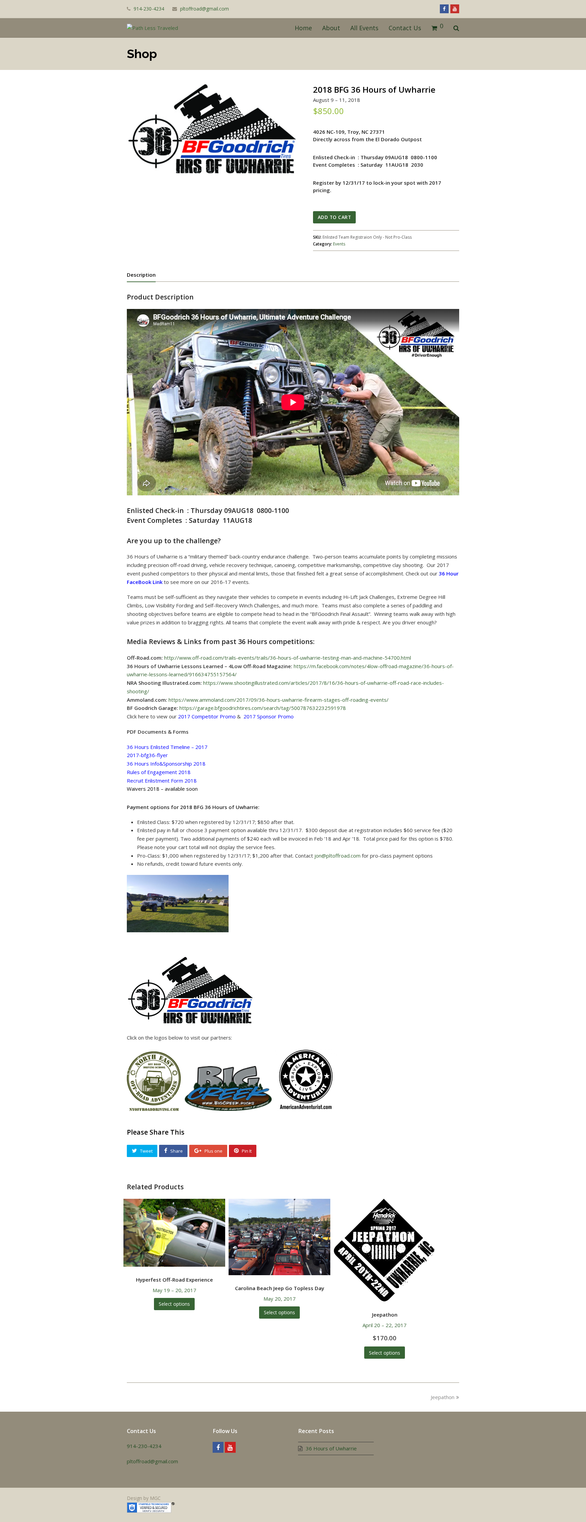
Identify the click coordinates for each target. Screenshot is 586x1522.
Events (339, 244)
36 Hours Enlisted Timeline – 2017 (167, 747)
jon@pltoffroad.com (337, 855)
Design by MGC (144, 1498)
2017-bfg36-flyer (147, 755)
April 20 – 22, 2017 (385, 1326)
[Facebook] (218, 1447)
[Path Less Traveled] (152, 27)
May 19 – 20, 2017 (174, 1285)
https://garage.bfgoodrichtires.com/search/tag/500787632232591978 (262, 707)
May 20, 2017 (279, 1293)
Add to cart (334, 217)
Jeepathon (442, 1397)
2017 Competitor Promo (207, 716)
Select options (174, 1304)
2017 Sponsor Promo (268, 716)
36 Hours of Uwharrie (331, 1448)
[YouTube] (230, 1447)
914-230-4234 (144, 1446)
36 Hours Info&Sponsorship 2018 (166, 763)
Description (141, 274)
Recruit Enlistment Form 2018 (162, 780)
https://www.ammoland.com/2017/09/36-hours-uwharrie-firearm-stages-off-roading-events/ (279, 699)
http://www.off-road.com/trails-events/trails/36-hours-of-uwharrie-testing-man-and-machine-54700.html (287, 657)
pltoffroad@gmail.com (204, 8)
